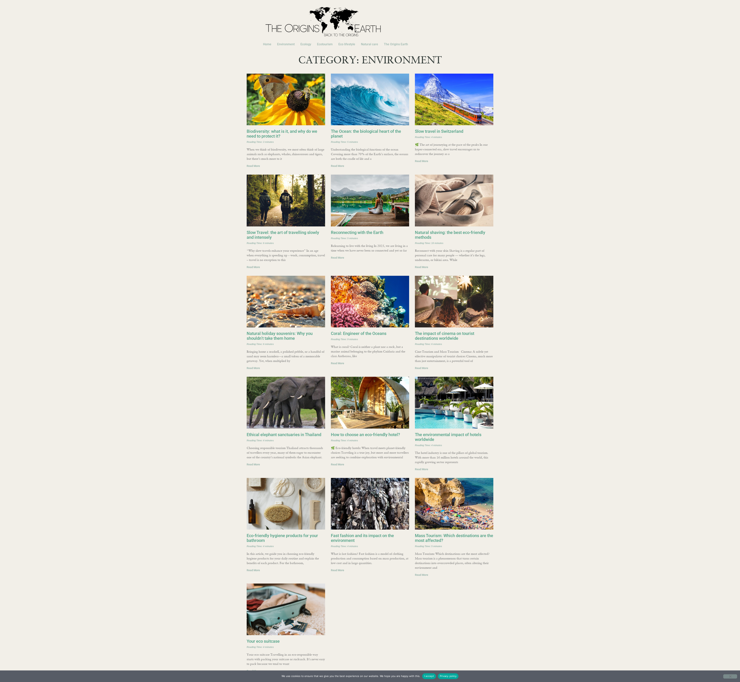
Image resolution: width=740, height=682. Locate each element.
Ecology (305, 44)
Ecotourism (325, 44)
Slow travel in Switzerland (439, 131)
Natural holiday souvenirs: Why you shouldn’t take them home (280, 336)
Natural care (369, 44)
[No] (730, 676)
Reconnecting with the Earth (357, 232)
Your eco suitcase (263, 641)
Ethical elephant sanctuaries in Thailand (284, 434)
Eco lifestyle (346, 44)
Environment (286, 44)
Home (267, 44)
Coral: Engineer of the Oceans (358, 333)
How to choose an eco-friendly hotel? (365, 434)
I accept (429, 676)
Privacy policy (448, 676)
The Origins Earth (396, 44)
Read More (253, 165)
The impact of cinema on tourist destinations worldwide (444, 336)
